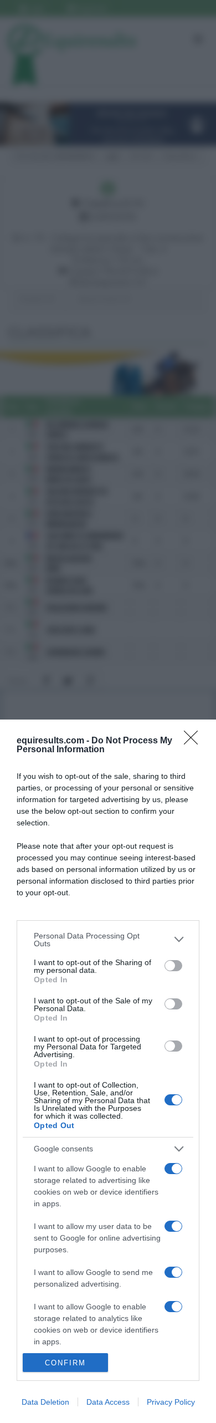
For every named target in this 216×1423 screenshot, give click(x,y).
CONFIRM (65, 1363)
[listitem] (108, 939)
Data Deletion (45, 1402)
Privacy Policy (171, 1402)
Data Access (108, 1402)
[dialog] (108, 1071)
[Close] (194, 741)
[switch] (173, 965)
